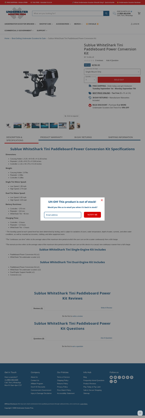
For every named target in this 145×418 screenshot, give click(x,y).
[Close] (102, 200)
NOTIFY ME (92, 215)
